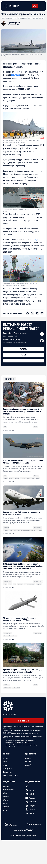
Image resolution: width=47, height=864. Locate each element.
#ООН (5, 584)
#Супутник (20, 584)
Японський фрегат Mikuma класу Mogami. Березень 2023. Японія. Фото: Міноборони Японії (21, 141)
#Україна (39, 584)
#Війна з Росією (7, 581)
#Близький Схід (37, 527)
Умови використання (34, 824)
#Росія (28, 478)
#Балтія (6, 478)
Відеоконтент (7, 772)
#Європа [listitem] (6, 796)
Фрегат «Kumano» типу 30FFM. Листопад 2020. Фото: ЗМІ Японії (21, 210)
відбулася (15, 75)
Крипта (24, 360)
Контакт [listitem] (28, 762)
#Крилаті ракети (38, 633)
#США (35, 426)
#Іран (11, 530)
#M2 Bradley (6, 685)
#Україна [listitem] (6, 786)
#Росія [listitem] (5, 800)
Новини (5, 758)
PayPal (23, 355)
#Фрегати (35, 18)
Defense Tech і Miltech (10, 775)
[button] (41, 6)
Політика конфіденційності (11, 824)
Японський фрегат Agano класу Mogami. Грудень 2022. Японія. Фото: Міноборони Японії (21, 284)
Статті (5, 762)
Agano (37, 239)
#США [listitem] (5, 810)
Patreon (23, 349)
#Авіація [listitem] (6, 807)
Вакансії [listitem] (28, 765)
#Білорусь (6, 527)
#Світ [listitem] (5, 793)
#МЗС (41, 581)
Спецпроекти (7, 768)
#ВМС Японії (9, 18)
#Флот (29, 18)
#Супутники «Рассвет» (29, 584)
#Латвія (17, 478)
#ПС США (23, 478)
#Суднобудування (22, 18)
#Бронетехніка (7, 687)
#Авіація (36, 475)
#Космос (36, 581)
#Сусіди (40, 530)
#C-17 (5, 475)
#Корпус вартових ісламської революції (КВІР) (25, 530)
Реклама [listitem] (28, 758)
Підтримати (23, 721)
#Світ (15, 18)
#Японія (41, 18)
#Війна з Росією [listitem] (8, 790)
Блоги (5, 765)
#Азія (3, 18)
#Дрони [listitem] (5, 803)
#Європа (11, 478)
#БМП (35, 685)
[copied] (42, 334)
